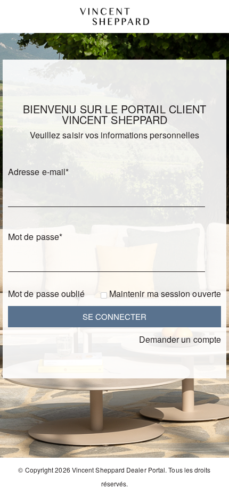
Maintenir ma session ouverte (165, 293)
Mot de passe (35, 236)
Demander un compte (180, 339)
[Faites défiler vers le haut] (206, 484)
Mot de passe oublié (46, 293)
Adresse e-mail (38, 172)
